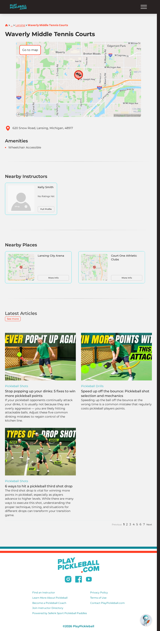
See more (13, 318)
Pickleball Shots (16, 386)
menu (144, 7)
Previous (117, 524)
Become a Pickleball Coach (49, 602)
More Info (53, 278)
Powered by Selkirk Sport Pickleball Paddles (59, 613)
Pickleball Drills (92, 386)
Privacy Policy (99, 592)
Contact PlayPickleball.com (107, 602)
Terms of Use (98, 597)
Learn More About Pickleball (50, 597)
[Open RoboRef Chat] (146, 620)
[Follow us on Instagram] (68, 579)
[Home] (18, 7)
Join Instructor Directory (47, 607)
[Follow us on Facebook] (78, 579)
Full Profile (46, 209)
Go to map (30, 50)
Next (149, 524)
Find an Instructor (43, 592)
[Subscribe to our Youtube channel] (89, 580)
